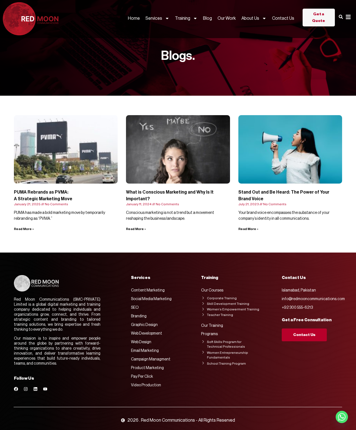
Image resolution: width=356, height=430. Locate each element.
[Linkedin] (35, 389)
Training (182, 18)
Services (153, 18)
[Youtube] (45, 389)
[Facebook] (16, 389)
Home (134, 18)
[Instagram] (26, 389)
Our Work (226, 18)
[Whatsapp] (342, 417)
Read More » (24, 229)
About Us (250, 18)
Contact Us (283, 18)
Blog (207, 18)
